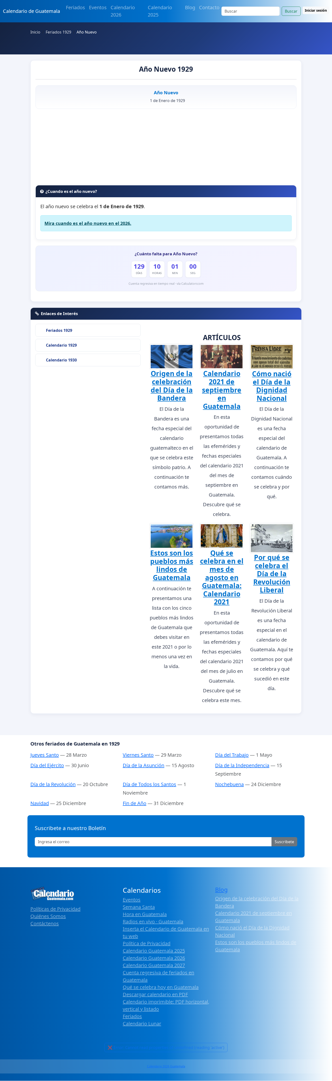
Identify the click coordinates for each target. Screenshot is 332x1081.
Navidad (39, 803)
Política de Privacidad (146, 943)
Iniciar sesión (316, 10)
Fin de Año (134, 803)
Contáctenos (44, 923)
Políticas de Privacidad (55, 909)
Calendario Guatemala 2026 (154, 958)
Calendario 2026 (123, 11)
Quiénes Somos (48, 916)
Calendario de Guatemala (31, 11)
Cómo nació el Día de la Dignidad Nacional (271, 386)
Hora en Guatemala (145, 914)
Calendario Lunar (142, 1023)
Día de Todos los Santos (149, 784)
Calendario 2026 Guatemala (166, 1066)
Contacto (209, 7)
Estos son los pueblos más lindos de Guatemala (171, 565)
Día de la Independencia (242, 765)
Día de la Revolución (53, 784)
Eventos (98, 7)
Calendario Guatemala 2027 (154, 965)
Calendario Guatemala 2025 (154, 950)
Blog (190, 7)
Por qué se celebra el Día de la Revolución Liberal (271, 573)
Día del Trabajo (232, 755)
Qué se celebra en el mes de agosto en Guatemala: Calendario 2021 (222, 577)
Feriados (75, 7)
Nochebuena (229, 784)
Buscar (291, 11)
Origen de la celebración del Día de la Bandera (172, 386)
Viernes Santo (138, 755)
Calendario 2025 (160, 11)
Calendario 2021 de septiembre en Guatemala (221, 390)
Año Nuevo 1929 (166, 69)
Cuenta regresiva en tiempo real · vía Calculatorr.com (166, 284)
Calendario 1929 (61, 345)
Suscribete (284, 841)
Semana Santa (139, 907)
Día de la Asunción (143, 765)
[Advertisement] (166, 149)
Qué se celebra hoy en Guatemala (161, 987)
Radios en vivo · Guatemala (153, 921)
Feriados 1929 (59, 330)
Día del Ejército (47, 765)
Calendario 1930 (61, 360)
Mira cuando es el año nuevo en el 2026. (87, 223)
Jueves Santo (44, 755)
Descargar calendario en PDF (155, 994)
